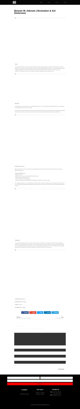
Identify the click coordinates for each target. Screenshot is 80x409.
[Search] (65, 6)
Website (16, 359)
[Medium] (58, 400)
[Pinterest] (52, 400)
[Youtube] (64, 400)
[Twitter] (40, 400)
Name (15, 347)
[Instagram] (16, 400)
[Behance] (28, 400)
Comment (16, 331)
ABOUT (65, 2)
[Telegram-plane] (34, 400)
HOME (41, 2)
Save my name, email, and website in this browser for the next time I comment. (32, 365)
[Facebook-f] (22, 400)
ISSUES (57, 2)
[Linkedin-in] (46, 400)
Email (15, 353)
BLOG (49, 2)
